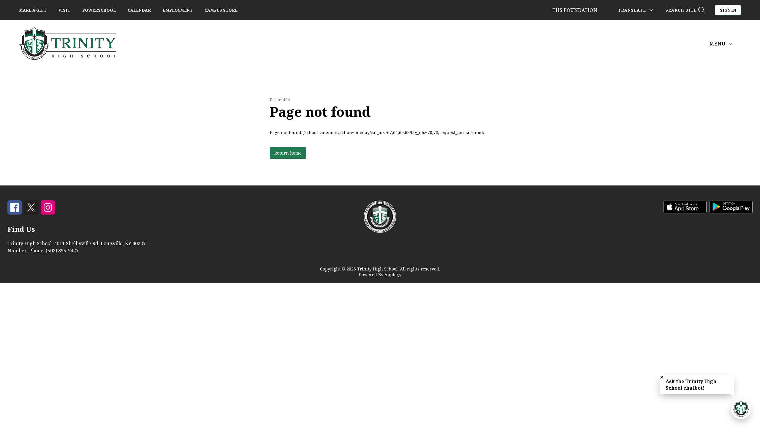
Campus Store (221, 10)
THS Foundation (574, 10)
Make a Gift (33, 10)
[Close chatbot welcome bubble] (662, 377)
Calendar (139, 10)
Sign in (728, 10)
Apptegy (392, 274)
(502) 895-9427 (62, 250)
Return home (288, 153)
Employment (178, 10)
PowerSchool (99, 10)
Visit (64, 10)
